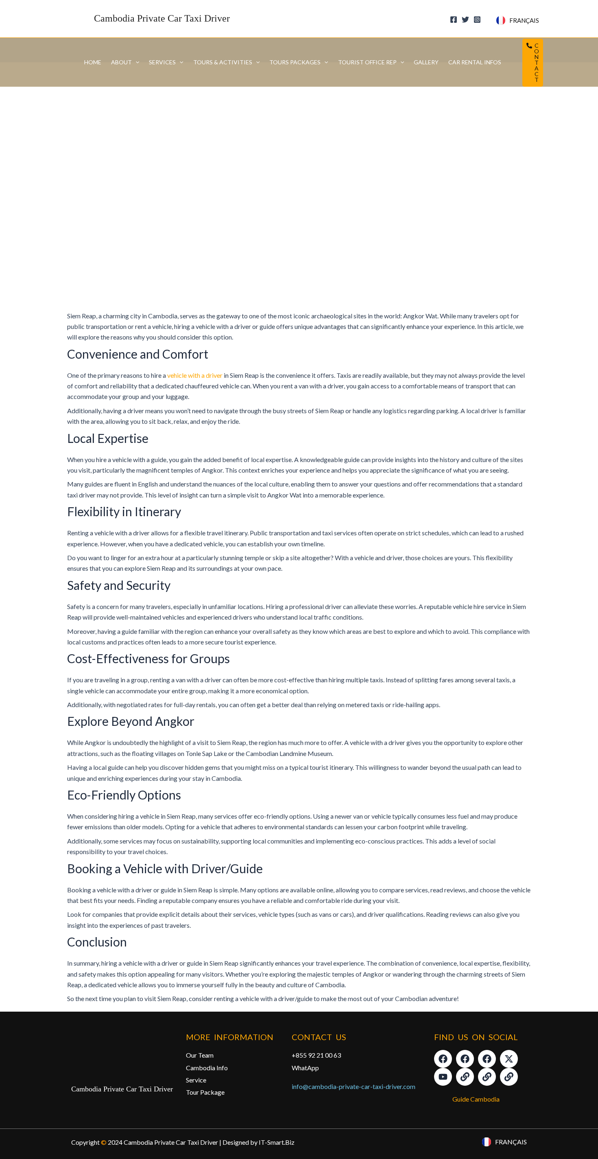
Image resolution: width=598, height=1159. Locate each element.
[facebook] (455, 19)
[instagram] (478, 19)
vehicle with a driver (195, 375)
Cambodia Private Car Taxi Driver (162, 18)
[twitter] (466, 19)
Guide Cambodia (476, 1099)
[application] (135, 62)
